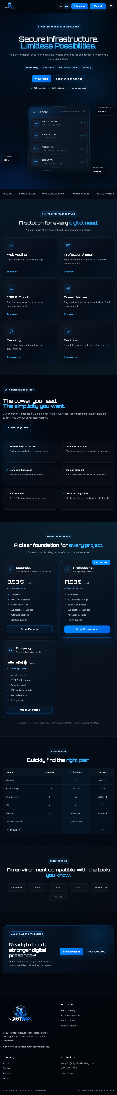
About (6, 1063)
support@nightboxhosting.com (77, 1063)
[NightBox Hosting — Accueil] (16, 6)
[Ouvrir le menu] (111, 6)
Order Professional (87, 629)
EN (66, 6)
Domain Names (69, 1025)
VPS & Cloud (68, 1020)
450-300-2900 (96, 951)
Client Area (79, 6)
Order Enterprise (30, 709)
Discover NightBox (17, 427)
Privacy (7, 1073)
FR (61, 6)
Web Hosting (68, 1010)
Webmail (98, 6)
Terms (6, 1078)
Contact (7, 1068)
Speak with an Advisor (69, 78)
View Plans (41, 78)
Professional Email (71, 1015)
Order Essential (30, 629)
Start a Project (71, 951)
